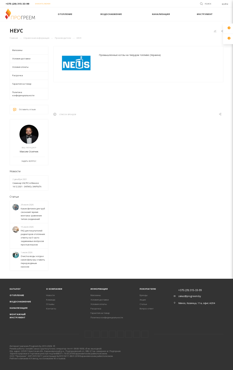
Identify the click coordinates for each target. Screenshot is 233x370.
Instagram (104, 334)
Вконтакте (88, 334)
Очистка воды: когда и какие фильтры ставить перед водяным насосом (33, 261)
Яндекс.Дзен (144, 334)
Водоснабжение (20, 301)
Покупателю (148, 288)
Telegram (112, 334)
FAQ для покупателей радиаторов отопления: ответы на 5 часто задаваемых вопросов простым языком (33, 237)
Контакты (51, 308)
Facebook (96, 334)
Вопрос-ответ (147, 308)
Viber (136, 334)
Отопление (17, 295)
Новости (15, 171)
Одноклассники (128, 334)
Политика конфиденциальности (107, 317)
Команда (50, 299)
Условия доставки (100, 299)
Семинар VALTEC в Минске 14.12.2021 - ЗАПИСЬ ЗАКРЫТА (27, 185)
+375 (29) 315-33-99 (17, 3)
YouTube (120, 334)
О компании (54, 288)
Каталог (15, 288)
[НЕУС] (76, 63)
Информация (99, 288)
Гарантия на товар (100, 313)
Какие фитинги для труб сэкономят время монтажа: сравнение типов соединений (33, 213)
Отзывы (50, 304)
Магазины (96, 295)
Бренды (144, 295)
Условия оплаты (99, 304)
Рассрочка (96, 308)
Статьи (14, 196)
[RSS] (215, 31)
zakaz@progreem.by (189, 296)
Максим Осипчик (29, 151)
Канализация (19, 308)
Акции (143, 299)
